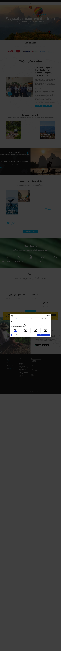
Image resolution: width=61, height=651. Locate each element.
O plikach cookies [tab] (44, 318)
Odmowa (17, 334)
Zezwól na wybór (30, 334)
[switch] (25, 331)
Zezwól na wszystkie (43, 334)
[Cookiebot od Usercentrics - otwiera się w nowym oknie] (46, 315)
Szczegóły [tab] (30, 318)
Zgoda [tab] (17, 318)
